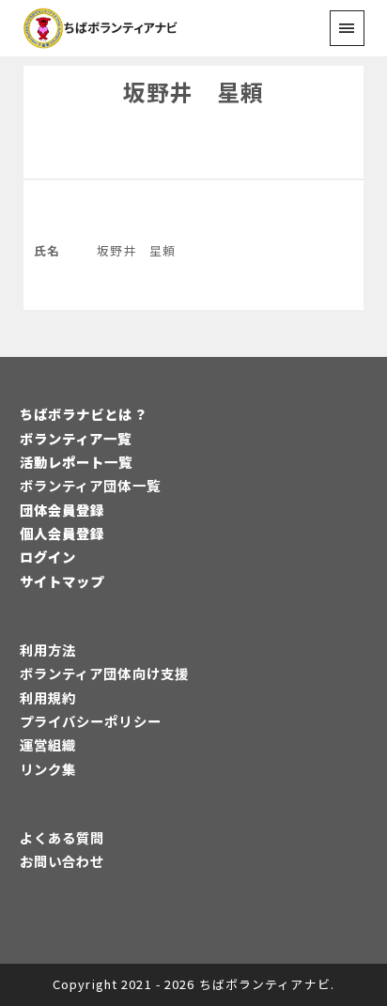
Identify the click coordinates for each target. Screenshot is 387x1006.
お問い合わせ (62, 861)
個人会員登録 (62, 533)
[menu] (347, 27)
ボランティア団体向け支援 (104, 673)
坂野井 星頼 (194, 91)
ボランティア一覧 (76, 438)
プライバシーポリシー (91, 721)
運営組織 (48, 744)
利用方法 (48, 649)
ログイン (48, 556)
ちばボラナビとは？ (83, 414)
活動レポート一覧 (76, 462)
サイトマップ (62, 581)
